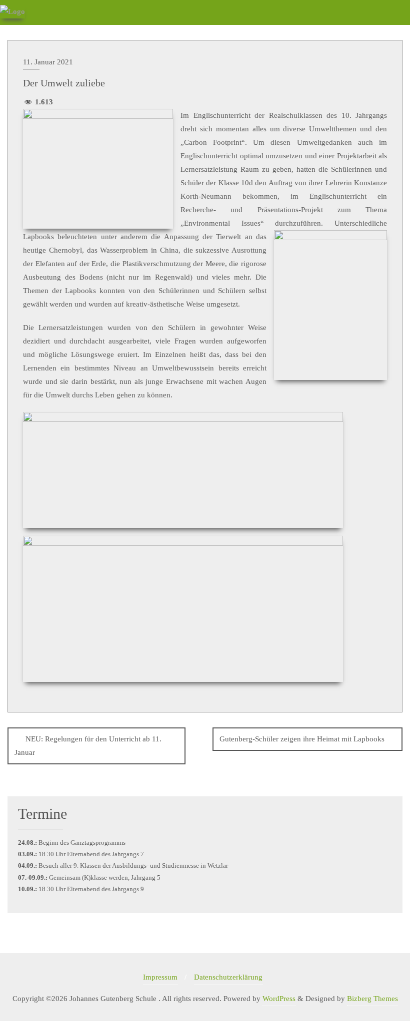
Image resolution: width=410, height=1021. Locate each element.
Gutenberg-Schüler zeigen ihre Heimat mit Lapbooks (302, 739)
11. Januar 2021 (48, 62)
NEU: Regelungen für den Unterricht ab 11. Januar (88, 745)
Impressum (160, 977)
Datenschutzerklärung (228, 977)
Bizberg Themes (372, 999)
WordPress (279, 999)
